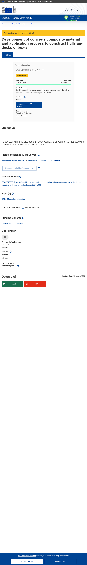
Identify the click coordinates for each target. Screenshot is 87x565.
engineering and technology (13, 160)
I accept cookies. (26, 561)
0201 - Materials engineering (13, 199)
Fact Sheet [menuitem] (7, 55)
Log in (66, 9)
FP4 (31, 24)
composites (55, 160)
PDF (37, 284)
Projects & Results (18, 24)
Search (77, 9)
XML (14, 284)
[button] (71, 9)
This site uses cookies (27, 556)
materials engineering (37, 160)
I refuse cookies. (60, 561)
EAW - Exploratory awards (12, 223)
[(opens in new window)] (9, 9)
